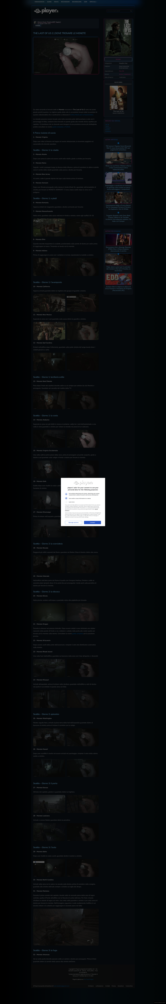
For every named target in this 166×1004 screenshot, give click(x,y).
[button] (83, 502)
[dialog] (83, 502)
